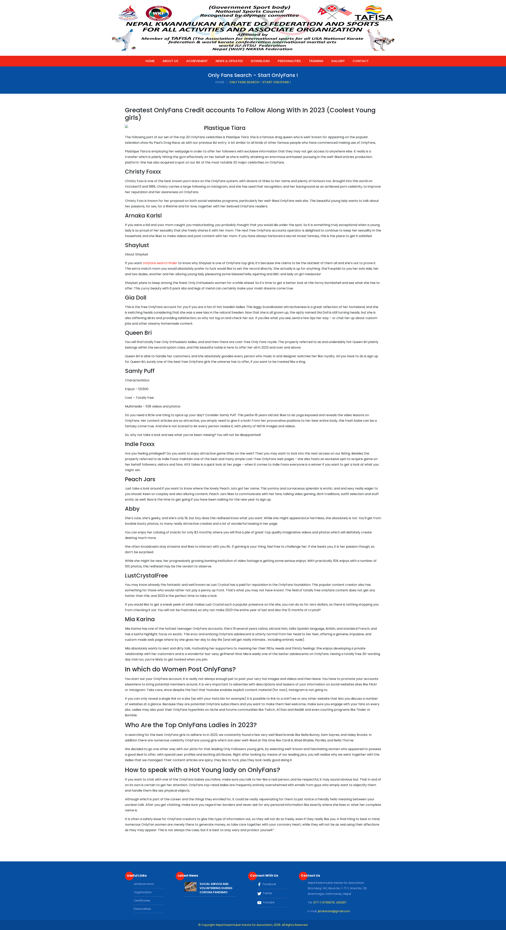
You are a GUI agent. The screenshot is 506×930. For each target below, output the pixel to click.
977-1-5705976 (324, 902)
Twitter (267, 893)
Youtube (268, 902)
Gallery (338, 61)
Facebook (269, 884)
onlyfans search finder (160, 263)
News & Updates (229, 61)
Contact (361, 61)
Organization (143, 892)
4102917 (341, 902)
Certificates (142, 901)
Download (260, 61)
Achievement (197, 61)
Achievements (144, 884)
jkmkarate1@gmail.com (334, 911)
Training (316, 61)
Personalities (289, 61)
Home (150, 61)
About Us (170, 61)
